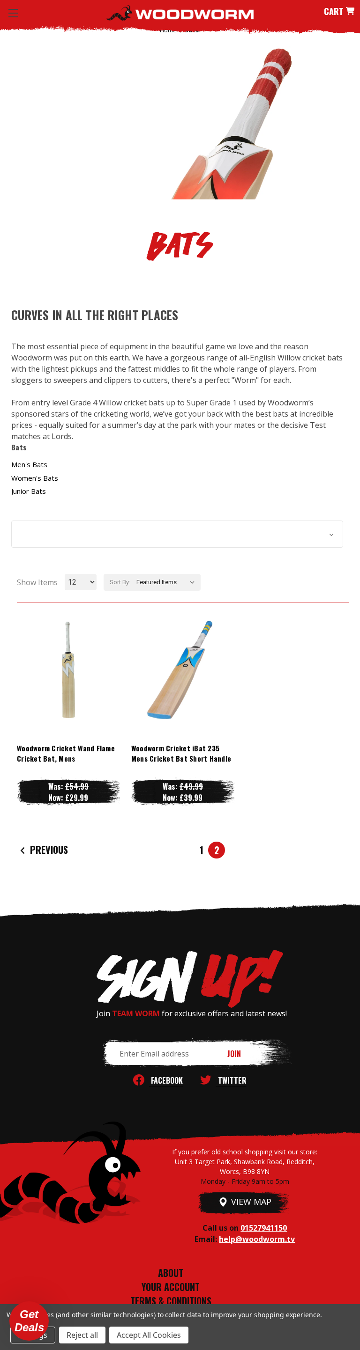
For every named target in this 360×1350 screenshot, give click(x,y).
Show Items (37, 582)
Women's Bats (34, 478)
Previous (48, 849)
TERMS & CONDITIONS (170, 1301)
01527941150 (263, 1228)
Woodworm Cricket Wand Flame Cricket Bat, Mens (66, 753)
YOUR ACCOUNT (171, 1287)
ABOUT (170, 1273)
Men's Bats (29, 464)
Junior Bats (28, 491)
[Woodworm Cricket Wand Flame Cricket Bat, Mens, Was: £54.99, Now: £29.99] (68, 670)
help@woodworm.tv (257, 1239)
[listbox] (167, 582)
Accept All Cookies (149, 1335)
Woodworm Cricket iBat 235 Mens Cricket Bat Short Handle (181, 753)
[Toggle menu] (13, 13)
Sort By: (120, 582)
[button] (177, 534)
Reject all (82, 1335)
